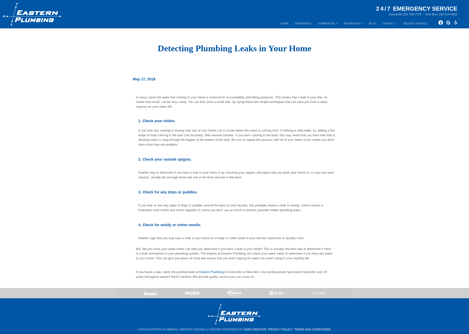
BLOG (372, 23)
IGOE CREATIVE (255, 329)
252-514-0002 (448, 14)
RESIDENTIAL (352, 23)
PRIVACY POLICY (280, 329)
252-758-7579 (412, 14)
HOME (285, 23)
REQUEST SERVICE (415, 23)
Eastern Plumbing (211, 272)
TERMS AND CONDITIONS (312, 329)
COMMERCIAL (326, 23)
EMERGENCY (303, 23)
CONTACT (389, 23)
